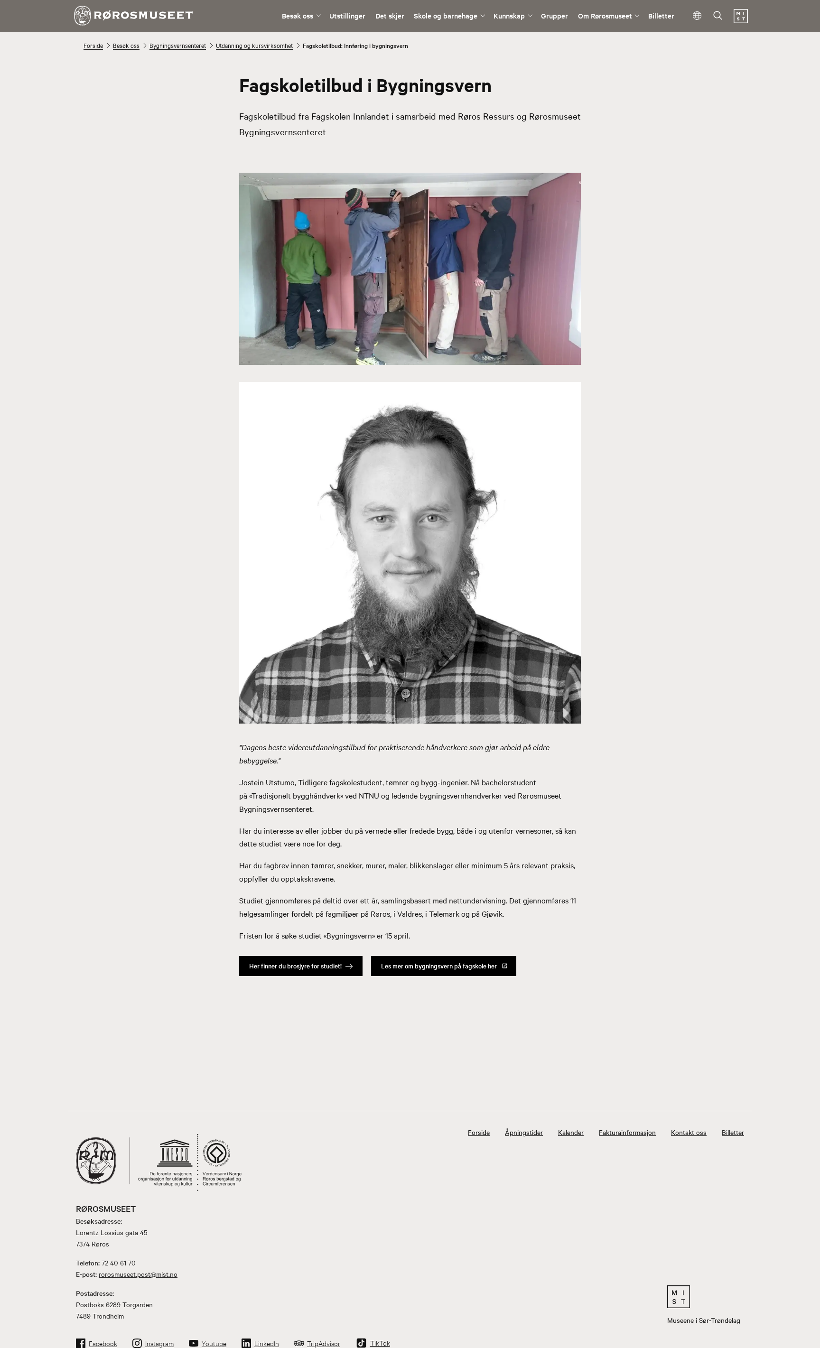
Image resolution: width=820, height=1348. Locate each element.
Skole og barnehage (445, 15)
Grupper (554, 15)
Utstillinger (347, 15)
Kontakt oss (689, 1132)
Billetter (661, 15)
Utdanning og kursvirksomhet (254, 45)
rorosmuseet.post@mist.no (138, 1274)
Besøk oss (297, 15)
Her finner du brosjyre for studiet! (295, 965)
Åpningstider (524, 1132)
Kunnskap (509, 15)
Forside (93, 45)
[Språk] (697, 16)
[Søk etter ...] (718, 16)
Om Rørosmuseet (605, 15)
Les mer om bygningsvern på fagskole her (439, 965)
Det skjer (389, 15)
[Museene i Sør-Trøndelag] (741, 20)
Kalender (571, 1132)
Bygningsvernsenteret (177, 45)
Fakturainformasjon (627, 1132)
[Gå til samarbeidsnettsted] (703, 1297)
